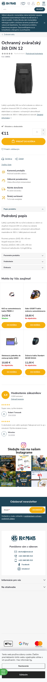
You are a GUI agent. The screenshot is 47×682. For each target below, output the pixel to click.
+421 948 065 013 (25, 556)
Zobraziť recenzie (17, 399)
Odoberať (37, 510)
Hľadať (39, 9)
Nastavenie (23, 666)
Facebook (25, 564)
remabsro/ (26, 569)
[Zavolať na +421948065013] (28, 3)
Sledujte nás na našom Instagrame (24, 451)
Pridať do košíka (25, 141)
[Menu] (43, 3)
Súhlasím (23, 674)
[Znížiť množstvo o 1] (43, 133)
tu (31, 660)
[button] (12, 321)
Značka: (6, 165)
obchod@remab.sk (25, 552)
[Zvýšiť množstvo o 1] (43, 130)
